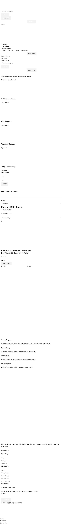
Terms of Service (5, 481)
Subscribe (6, 500)
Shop (2, 458)
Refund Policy (4, 475)
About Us (3, 460)
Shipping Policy (5, 478)
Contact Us (4, 463)
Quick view (3, 247)
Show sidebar (7, 209)
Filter (5, 183)
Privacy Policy (4, 473)
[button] (6, 263)
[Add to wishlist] (8, 247)
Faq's (2, 470)
